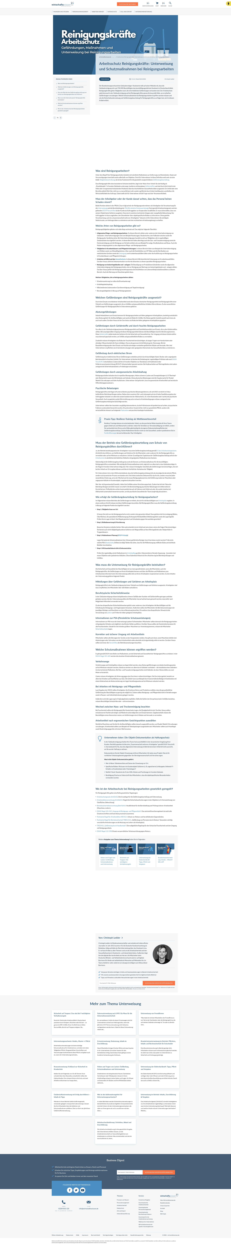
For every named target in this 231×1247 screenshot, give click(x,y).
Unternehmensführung (143, 11)
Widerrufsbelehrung (57, 1235)
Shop (161, 1211)
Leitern (109, 613)
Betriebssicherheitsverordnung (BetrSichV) (111, 806)
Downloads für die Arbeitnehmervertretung (145, 1218)
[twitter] (76, 1190)
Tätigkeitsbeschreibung (107, 180)
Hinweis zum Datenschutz (139, 988)
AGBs (77, 1235)
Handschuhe (109, 543)
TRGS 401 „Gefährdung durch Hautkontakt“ (111, 826)
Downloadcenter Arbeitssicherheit (143, 1204)
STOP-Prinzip (123, 535)
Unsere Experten (165, 1205)
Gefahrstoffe (104, 334)
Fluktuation (124, 410)
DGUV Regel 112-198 (104, 831)
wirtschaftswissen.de (105, 57)
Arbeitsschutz (100, 458)
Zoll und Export (126, 11)
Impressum (85, 1235)
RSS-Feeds (163, 1214)
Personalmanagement (80, 11)
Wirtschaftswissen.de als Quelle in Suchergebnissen (146, 1225)
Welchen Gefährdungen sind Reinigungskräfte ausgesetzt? (70, 88)
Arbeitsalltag (131, 553)
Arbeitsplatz (162, 501)
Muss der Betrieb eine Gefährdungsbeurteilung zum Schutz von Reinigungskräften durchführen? (72, 93)
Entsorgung (122, 253)
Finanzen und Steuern (61, 11)
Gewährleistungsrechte (136, 1235)
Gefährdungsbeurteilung (161, 180)
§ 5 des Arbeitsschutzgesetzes (166, 451)
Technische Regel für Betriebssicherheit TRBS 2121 (114, 820)
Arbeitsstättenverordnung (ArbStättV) (110, 800)
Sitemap (148, 1235)
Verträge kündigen (108, 1235)
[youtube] (82, 1190)
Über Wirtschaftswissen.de (167, 1200)
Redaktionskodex (165, 1203)
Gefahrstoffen (150, 186)
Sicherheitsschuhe (101, 629)
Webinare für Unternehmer (146, 1222)
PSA (126, 208)
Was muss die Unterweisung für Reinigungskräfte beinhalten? (71, 99)
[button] (228, 3)
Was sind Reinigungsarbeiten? (66, 83)
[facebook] (69, 1190)
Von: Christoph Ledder (109, 937)
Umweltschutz (121, 259)
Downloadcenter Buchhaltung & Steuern (145, 1213)
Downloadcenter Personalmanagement (145, 1208)
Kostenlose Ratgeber (144, 1200)
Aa (57, 117)
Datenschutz (112, 11)
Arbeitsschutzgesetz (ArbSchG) (107, 797)
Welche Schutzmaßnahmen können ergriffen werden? (70, 104)
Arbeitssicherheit (98, 11)
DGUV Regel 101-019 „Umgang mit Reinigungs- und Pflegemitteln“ (119, 811)
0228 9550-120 (63, 1209)
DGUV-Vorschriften (109, 211)
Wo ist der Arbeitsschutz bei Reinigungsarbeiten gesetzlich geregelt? (71, 109)
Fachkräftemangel (110, 433)
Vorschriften (113, 643)
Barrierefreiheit (95, 1235)
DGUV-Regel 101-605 (103, 656)
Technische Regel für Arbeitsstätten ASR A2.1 (112, 817)
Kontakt (162, 1208)
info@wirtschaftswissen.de (88, 1209)
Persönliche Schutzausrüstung (138, 208)
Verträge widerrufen (122, 1235)
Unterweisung (102, 208)
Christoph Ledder (169, 79)
